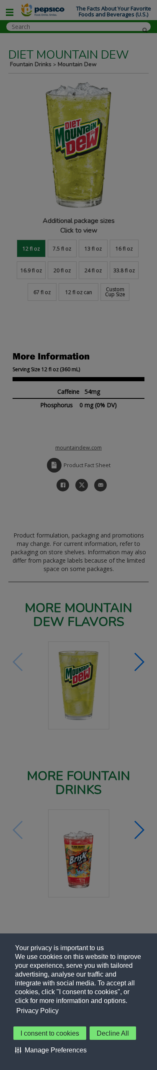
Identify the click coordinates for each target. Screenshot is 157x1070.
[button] (50, 1050)
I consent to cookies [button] (50, 1033)
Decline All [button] (113, 1033)
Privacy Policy (37, 1010)
